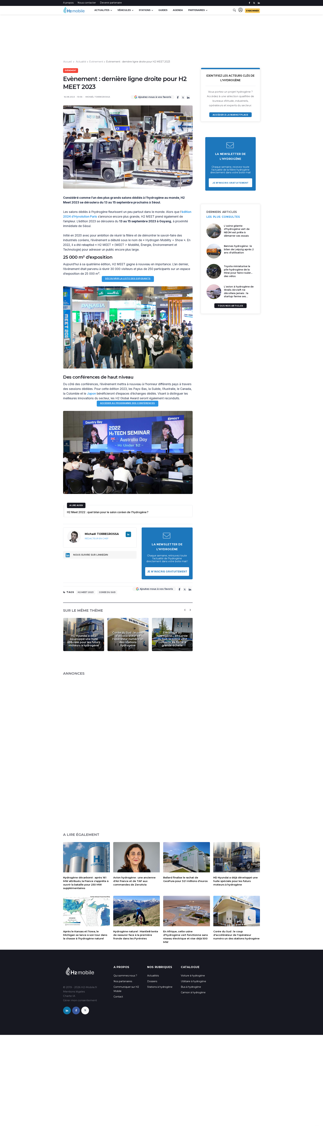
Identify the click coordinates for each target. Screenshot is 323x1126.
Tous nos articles (230, 305)
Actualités (153, 975)
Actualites (101, 10)
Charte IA (69, 996)
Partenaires (196, 10)
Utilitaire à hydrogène (193, 981)
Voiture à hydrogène (193, 975)
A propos (68, 2)
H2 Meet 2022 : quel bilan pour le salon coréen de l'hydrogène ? (107, 512)
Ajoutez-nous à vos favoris (154, 97)
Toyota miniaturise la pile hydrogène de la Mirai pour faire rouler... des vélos (238, 271)
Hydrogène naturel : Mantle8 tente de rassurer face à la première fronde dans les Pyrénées (135, 935)
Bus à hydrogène (191, 986)
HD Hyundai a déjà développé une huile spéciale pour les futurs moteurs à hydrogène (83, 640)
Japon (91, 393)
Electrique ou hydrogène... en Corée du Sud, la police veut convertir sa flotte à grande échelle (172, 639)
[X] (183, 97)
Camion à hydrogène (193, 992)
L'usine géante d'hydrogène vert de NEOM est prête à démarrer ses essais (236, 230)
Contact (118, 996)
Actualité (81, 61)
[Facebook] (178, 97)
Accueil (67, 61)
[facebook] (249, 3)
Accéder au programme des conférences (127, 403)
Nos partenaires (123, 981)
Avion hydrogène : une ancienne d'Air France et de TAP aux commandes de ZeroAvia (134, 881)
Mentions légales (74, 991)
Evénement (96, 61)
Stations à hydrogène (159, 986)
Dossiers (152, 981)
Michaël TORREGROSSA (97, 97)
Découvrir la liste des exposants (128, 278)
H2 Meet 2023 (86, 592)
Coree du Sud (107, 592)
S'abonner (252, 10)
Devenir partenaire (111, 2)
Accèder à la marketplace (230, 114)
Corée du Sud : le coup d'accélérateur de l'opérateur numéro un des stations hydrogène (128, 639)
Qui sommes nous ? (125, 975)
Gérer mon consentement (80, 1000)
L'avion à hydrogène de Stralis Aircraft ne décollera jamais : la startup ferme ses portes (239, 293)
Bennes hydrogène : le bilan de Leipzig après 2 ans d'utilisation (239, 249)
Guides (162, 10)
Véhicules (124, 10)
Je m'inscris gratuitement (167, 571)
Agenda (178, 10)
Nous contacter (87, 2)
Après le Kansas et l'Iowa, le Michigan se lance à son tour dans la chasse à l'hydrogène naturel (85, 935)
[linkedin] (259, 3)
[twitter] (254, 3)
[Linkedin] (188, 97)
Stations (144, 10)
